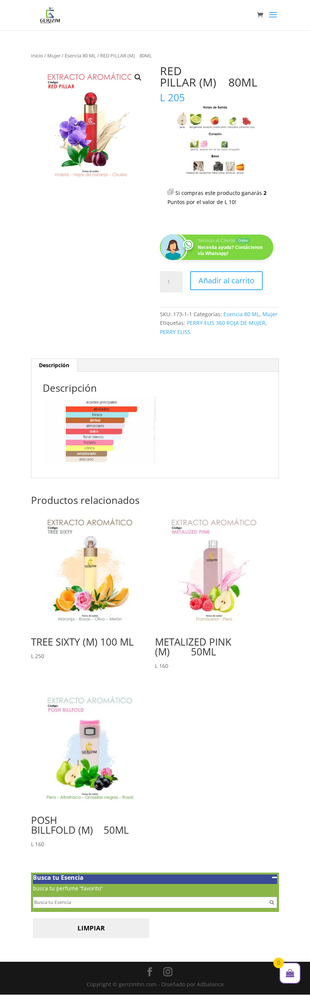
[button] (138, 77)
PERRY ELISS (175, 331)
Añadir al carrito (226, 280)
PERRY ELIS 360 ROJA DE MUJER (226, 322)
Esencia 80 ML (80, 55)
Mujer (53, 55)
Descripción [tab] (54, 365)
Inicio (37, 55)
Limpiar (91, 928)
